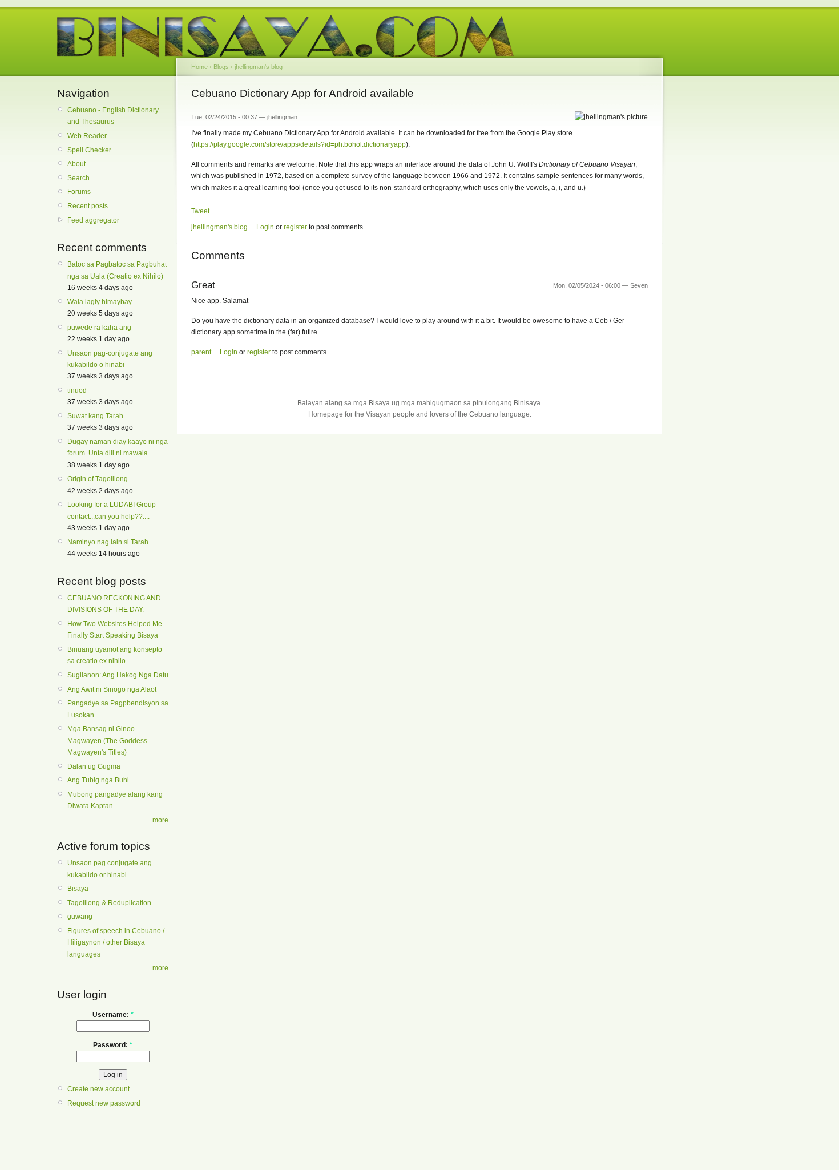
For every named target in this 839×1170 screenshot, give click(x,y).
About (76, 164)
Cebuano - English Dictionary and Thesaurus (113, 116)
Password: (112, 1045)
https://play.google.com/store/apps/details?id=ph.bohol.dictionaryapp (299, 144)
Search (78, 178)
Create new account (98, 1089)
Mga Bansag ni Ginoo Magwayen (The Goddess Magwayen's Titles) (107, 740)
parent (201, 352)
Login (265, 227)
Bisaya (77, 889)
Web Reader (87, 136)
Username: (113, 1015)
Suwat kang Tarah (95, 416)
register (295, 227)
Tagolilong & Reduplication (109, 903)
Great (203, 285)
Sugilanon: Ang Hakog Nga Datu (117, 675)
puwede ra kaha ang (99, 328)
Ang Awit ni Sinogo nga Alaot (111, 689)
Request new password (103, 1103)
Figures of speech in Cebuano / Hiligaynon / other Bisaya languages (115, 942)
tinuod (77, 390)
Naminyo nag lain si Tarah (107, 542)
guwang (79, 917)
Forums (79, 192)
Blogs (221, 66)
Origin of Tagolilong (97, 479)
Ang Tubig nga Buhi (98, 780)
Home (199, 66)
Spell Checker (89, 150)
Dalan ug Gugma (93, 766)
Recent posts (87, 206)
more (160, 820)
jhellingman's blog (259, 66)
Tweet (200, 211)
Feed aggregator (93, 220)
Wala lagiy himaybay (99, 302)
